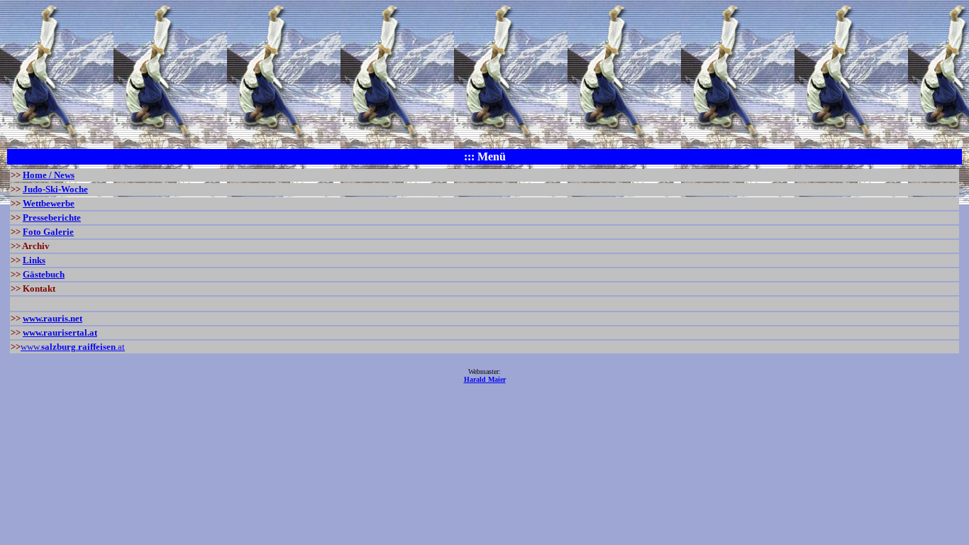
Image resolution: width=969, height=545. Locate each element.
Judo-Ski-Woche (55, 189)
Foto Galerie (48, 231)
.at (120, 346)
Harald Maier (485, 379)
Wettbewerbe (48, 203)
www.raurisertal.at (60, 332)
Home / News (48, 175)
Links (34, 260)
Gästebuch (44, 274)
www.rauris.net (52, 318)
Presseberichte (52, 217)
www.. (68, 346)
